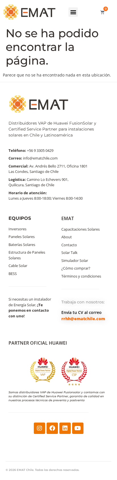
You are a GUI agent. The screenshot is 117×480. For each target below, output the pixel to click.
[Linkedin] (65, 428)
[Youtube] (77, 428)
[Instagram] (39, 428)
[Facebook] (52, 428)
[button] (73, 12)
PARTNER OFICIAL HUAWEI (38, 343)
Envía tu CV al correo (81, 312)
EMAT (67, 218)
